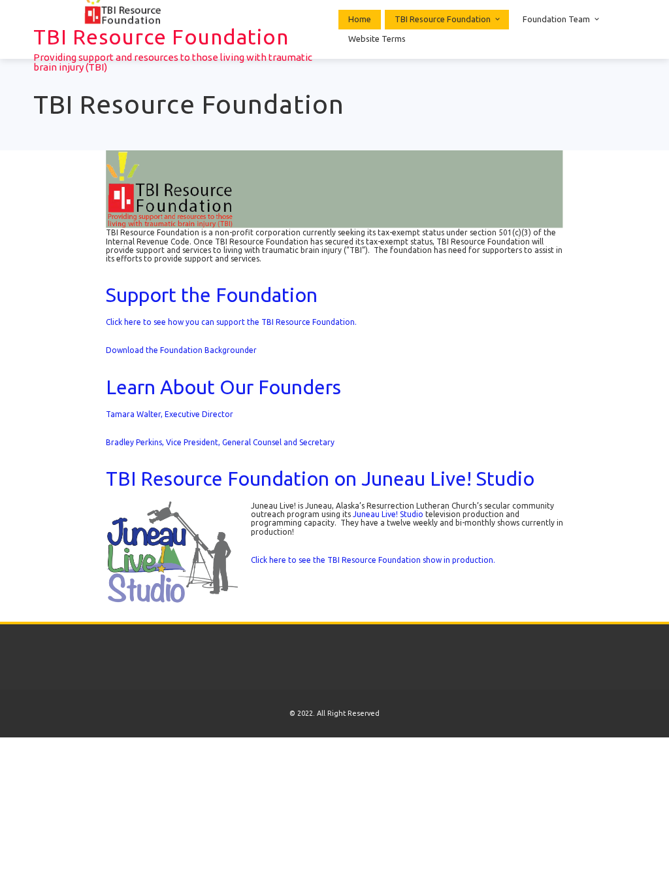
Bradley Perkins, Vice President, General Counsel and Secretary (220, 442)
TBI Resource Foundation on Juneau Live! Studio (320, 478)
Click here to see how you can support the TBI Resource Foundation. (231, 322)
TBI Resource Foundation (161, 36)
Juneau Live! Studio (388, 514)
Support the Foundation (212, 295)
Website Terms (377, 38)
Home (359, 19)
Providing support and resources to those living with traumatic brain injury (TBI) (172, 62)
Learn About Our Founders (223, 387)
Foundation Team (556, 19)
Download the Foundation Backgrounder (181, 350)
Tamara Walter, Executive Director (169, 414)
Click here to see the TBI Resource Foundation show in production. (373, 560)
